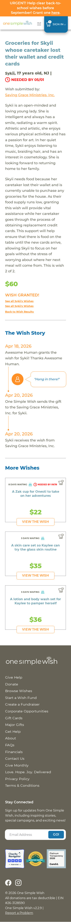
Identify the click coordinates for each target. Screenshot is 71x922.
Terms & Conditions (22, 785)
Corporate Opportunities (26, 711)
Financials (14, 752)
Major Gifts (14, 725)
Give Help (13, 677)
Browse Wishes (18, 691)
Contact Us (14, 758)
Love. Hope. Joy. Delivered (28, 772)
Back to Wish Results (19, 311)
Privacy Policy (17, 779)
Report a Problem (19, 913)
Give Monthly (17, 765)
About (10, 738)
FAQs (9, 745)
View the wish (35, 522)
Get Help (13, 731)
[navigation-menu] (38, 23)
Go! (56, 834)
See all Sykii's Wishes (19, 301)
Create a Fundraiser (22, 704)
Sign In (58, 24)
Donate (11, 684)
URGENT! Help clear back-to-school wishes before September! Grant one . (35, 8)
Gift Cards (13, 718)
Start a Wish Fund (21, 698)
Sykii (10, 73)
